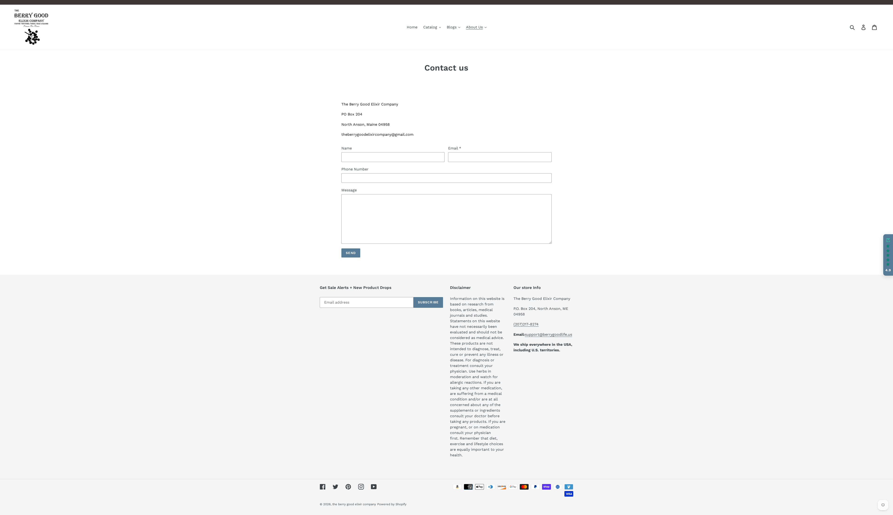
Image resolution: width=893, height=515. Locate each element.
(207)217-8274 (526, 324)
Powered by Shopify (392, 504)
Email (454, 148)
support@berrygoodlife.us (548, 334)
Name (346, 148)
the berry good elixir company (354, 504)
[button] (888, 255)
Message (349, 190)
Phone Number (355, 169)
